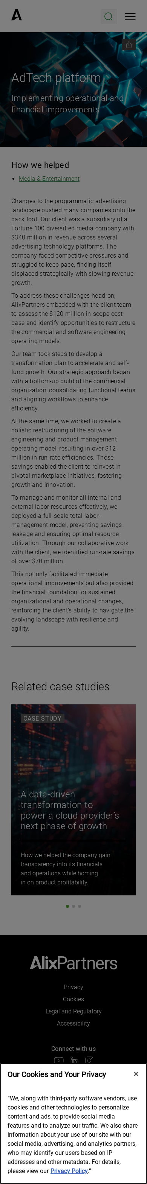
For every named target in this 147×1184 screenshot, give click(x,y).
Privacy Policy (69, 1171)
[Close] (136, 1074)
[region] (73, 1123)
